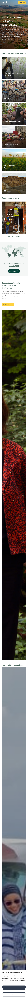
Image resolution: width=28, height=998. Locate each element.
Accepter (14, 987)
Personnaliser (14, 991)
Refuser (14, 995)
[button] (22, 2)
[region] (14, 984)
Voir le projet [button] (10, 226)
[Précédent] (4, 219)
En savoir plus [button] (13, 271)
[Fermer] (26, 971)
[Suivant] (23, 219)
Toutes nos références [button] (13, 236)
